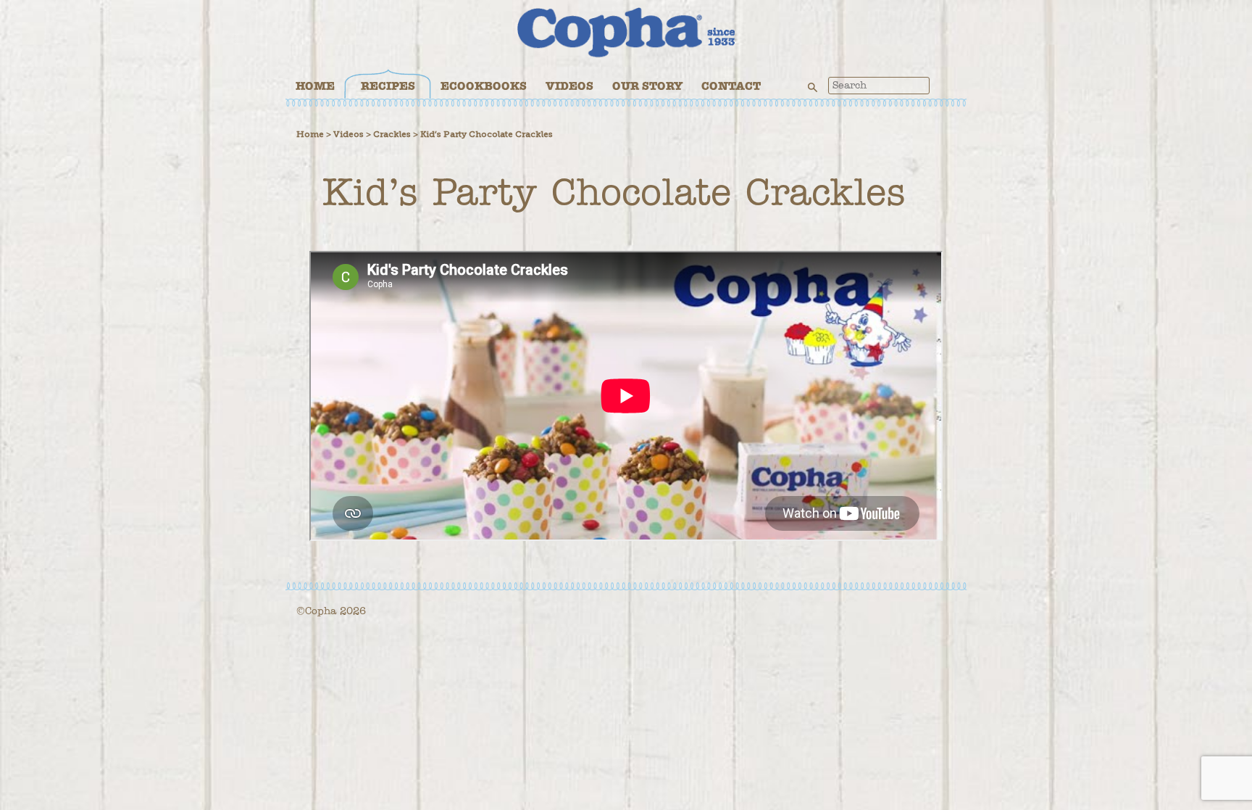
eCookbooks (484, 86)
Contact (731, 86)
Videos (569, 86)
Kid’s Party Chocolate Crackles (486, 134)
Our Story (647, 86)
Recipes (388, 86)
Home (315, 86)
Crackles (392, 134)
